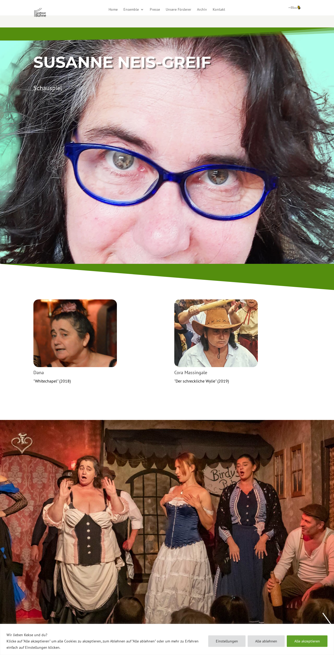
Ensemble (131, 10)
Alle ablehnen (266, 641)
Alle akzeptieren (307, 641)
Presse (155, 10)
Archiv (202, 10)
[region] (167, 639)
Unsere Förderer (178, 10)
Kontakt (219, 10)
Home (113, 10)
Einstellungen (227, 641)
